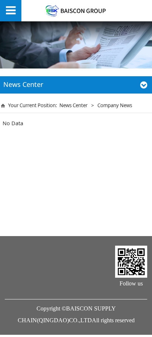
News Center (73, 105)
